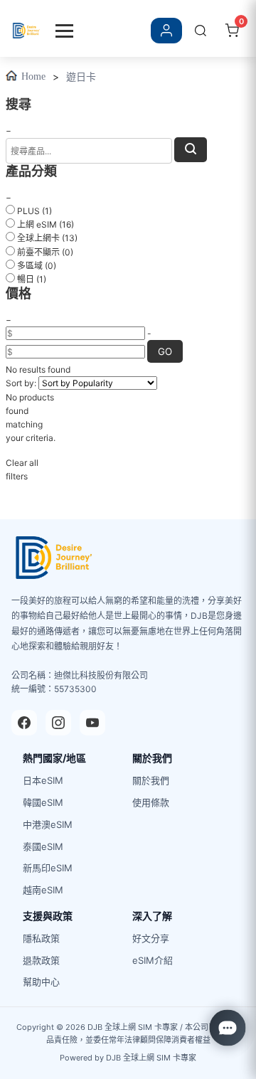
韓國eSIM (43, 802)
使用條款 (150, 802)
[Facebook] (24, 722)
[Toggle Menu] (64, 31)
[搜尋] (200, 30)
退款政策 (41, 960)
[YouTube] (92, 722)
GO (165, 351)
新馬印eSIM (48, 867)
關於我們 (150, 780)
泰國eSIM (43, 846)
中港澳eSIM (48, 824)
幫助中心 (41, 981)
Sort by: (21, 383)
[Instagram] (58, 722)
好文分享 (150, 938)
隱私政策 (41, 938)
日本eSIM (43, 780)
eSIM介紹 (152, 960)
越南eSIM (43, 889)
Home (33, 76)
